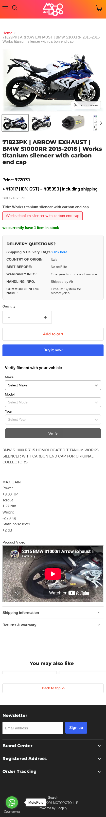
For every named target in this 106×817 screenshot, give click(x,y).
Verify (53, 433)
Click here (59, 252)
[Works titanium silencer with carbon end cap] (43, 221)
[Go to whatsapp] (12, 802)
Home (7, 33)
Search (53, 797)
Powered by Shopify (53, 808)
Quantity (8, 306)
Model (10, 394)
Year (8, 411)
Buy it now (53, 350)
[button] (15, 122)
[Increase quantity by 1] (45, 317)
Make (9, 377)
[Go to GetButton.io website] (12, 812)
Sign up (76, 727)
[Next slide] (101, 123)
